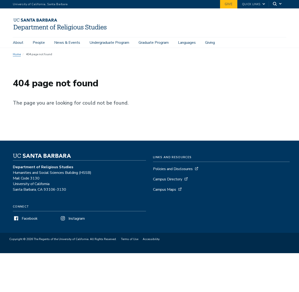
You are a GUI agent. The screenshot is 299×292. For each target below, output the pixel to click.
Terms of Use (129, 239)
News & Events (67, 42)
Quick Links (251, 4)
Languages (187, 42)
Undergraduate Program (109, 42)
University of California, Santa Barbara (40, 4)
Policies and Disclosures (173, 169)
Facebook (29, 218)
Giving (210, 42)
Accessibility (151, 239)
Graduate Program (154, 42)
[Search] (277, 4)
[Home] (62, 30)
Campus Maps (164, 189)
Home (17, 54)
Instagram (76, 218)
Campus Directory (167, 179)
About (18, 42)
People (39, 42)
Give (229, 4)
